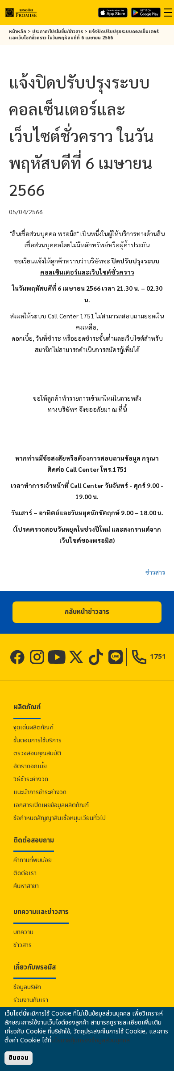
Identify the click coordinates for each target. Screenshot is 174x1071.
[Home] (21, 12)
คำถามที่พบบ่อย (32, 860)
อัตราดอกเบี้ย (30, 766)
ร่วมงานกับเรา (30, 1000)
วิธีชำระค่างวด (30, 779)
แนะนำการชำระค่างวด (39, 792)
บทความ (23, 932)
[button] (87, 612)
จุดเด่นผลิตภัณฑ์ (33, 727)
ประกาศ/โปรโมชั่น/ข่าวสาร (57, 31)
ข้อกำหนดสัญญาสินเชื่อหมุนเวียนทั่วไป (59, 818)
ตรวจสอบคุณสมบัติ (37, 753)
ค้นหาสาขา (26, 886)
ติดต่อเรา (25, 873)
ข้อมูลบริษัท (27, 987)
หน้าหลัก (17, 31)
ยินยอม (18, 1058)
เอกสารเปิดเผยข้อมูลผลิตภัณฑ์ (51, 805)
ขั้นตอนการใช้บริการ (37, 740)
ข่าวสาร (155, 572)
